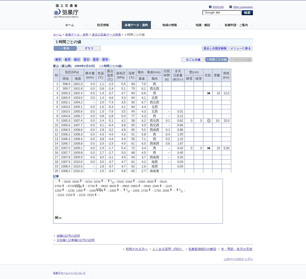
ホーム (69, 25)
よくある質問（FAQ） (168, 249)
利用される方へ (137, 249)
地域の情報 (169, 25)
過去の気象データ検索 (106, 34)
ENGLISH (218, 7)
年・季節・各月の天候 (236, 249)
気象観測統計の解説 (202, 249)
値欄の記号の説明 (68, 235)
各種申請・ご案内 (236, 25)
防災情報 (103, 25)
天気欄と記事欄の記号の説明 (76, 240)
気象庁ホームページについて (69, 273)
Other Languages (243, 7)
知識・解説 (203, 25)
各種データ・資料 (136, 25)
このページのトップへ (238, 258)
